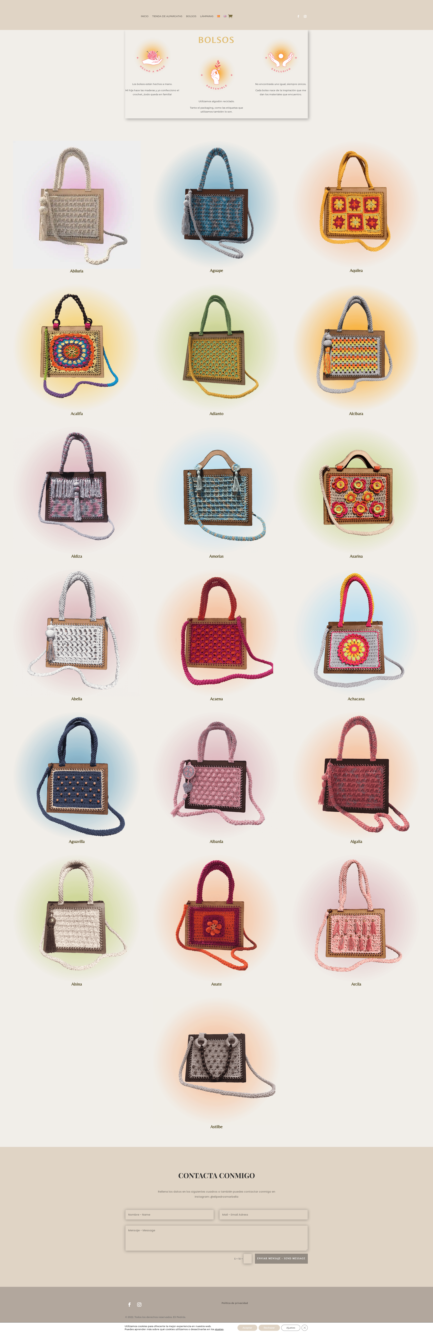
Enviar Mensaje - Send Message (281, 1258)
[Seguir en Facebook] (298, 16)
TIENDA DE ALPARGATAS (167, 16)
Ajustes (290, 1327)
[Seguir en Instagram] (305, 16)
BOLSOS (191, 16)
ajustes (219, 1329)
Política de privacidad (235, 1303)
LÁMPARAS (206, 16)
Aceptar (247, 1327)
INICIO (145, 16)
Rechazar (269, 1327)
